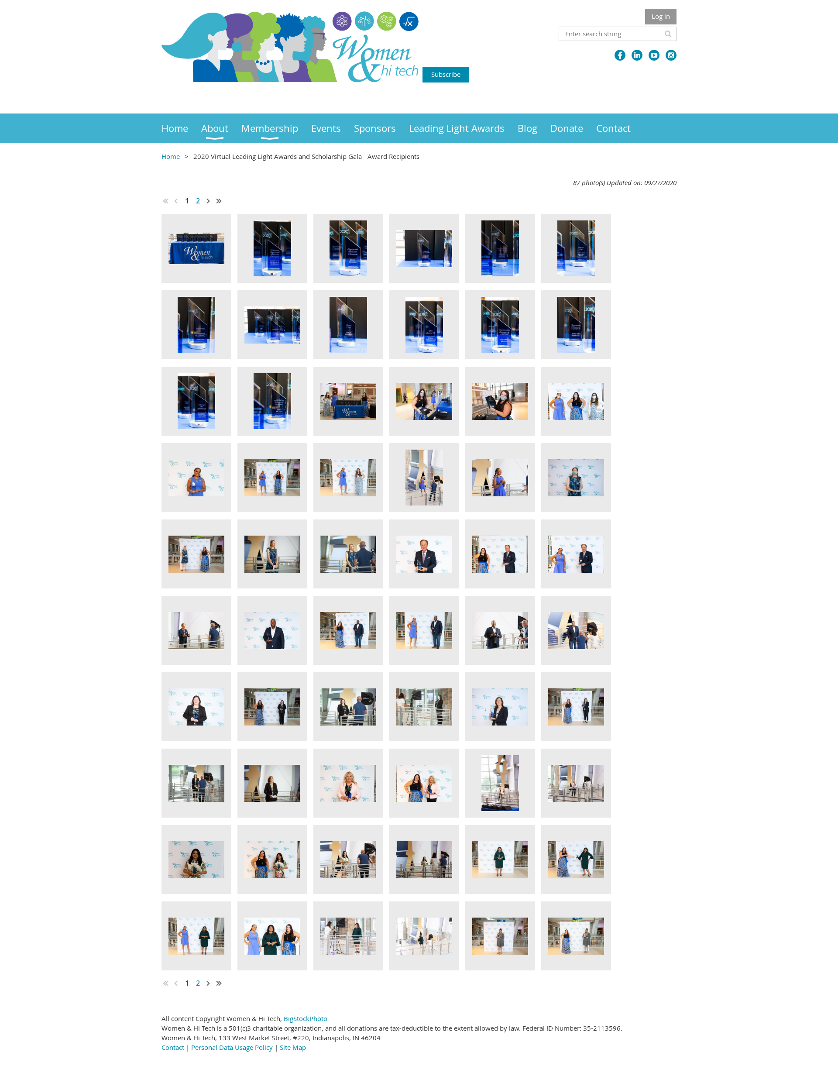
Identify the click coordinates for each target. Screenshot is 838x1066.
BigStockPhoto (305, 1018)
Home (170, 156)
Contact (172, 1047)
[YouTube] (654, 55)
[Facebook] (620, 55)
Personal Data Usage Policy (232, 1047)
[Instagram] (671, 55)
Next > (208, 200)
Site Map (293, 1047)
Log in (661, 16)
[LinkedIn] (637, 55)
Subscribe (445, 74)
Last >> (219, 200)
